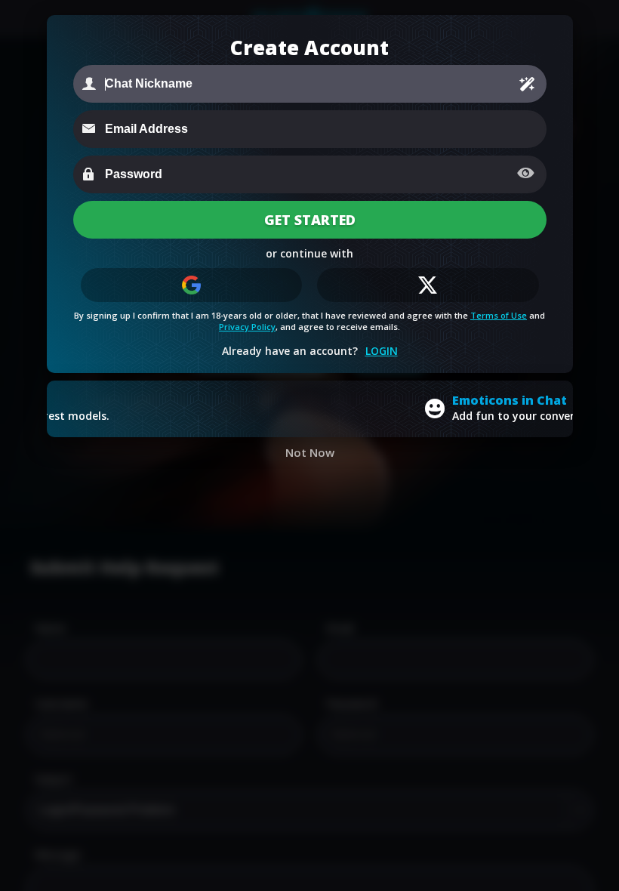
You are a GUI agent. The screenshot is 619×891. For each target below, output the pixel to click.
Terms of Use (498, 315)
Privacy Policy (247, 326)
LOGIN (381, 351)
